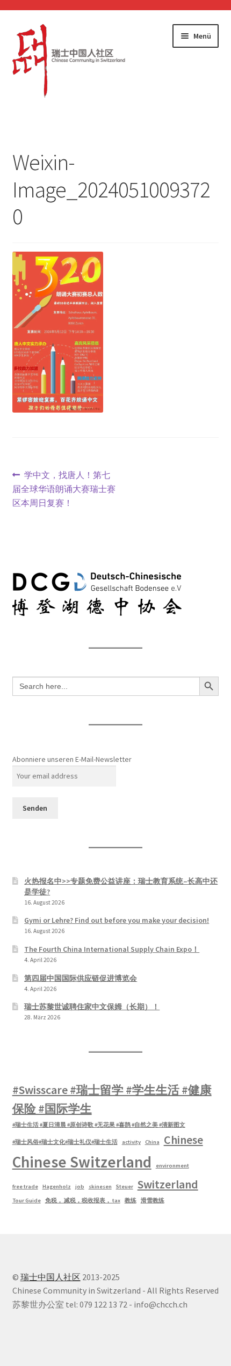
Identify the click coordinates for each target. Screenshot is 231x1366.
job (79, 1186)
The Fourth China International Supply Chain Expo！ (111, 949)
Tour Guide (26, 1200)
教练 (130, 1200)
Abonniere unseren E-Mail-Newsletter (72, 759)
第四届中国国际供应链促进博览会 (80, 978)
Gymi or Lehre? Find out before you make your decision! (116, 920)
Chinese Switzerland (81, 1162)
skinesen (100, 1186)
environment (172, 1165)
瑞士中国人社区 (50, 1277)
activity (131, 1142)
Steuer (124, 1186)
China (152, 1142)
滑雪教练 (152, 1200)
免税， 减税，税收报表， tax (82, 1200)
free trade (25, 1186)
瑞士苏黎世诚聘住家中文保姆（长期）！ (92, 1006)
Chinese (183, 1139)
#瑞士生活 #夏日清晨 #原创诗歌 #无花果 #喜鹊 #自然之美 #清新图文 (98, 1124)
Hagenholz (56, 1186)
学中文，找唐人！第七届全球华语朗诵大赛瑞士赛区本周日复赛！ (64, 488)
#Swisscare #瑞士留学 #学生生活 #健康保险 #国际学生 (112, 1099)
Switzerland (168, 1184)
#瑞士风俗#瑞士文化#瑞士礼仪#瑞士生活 (65, 1142)
